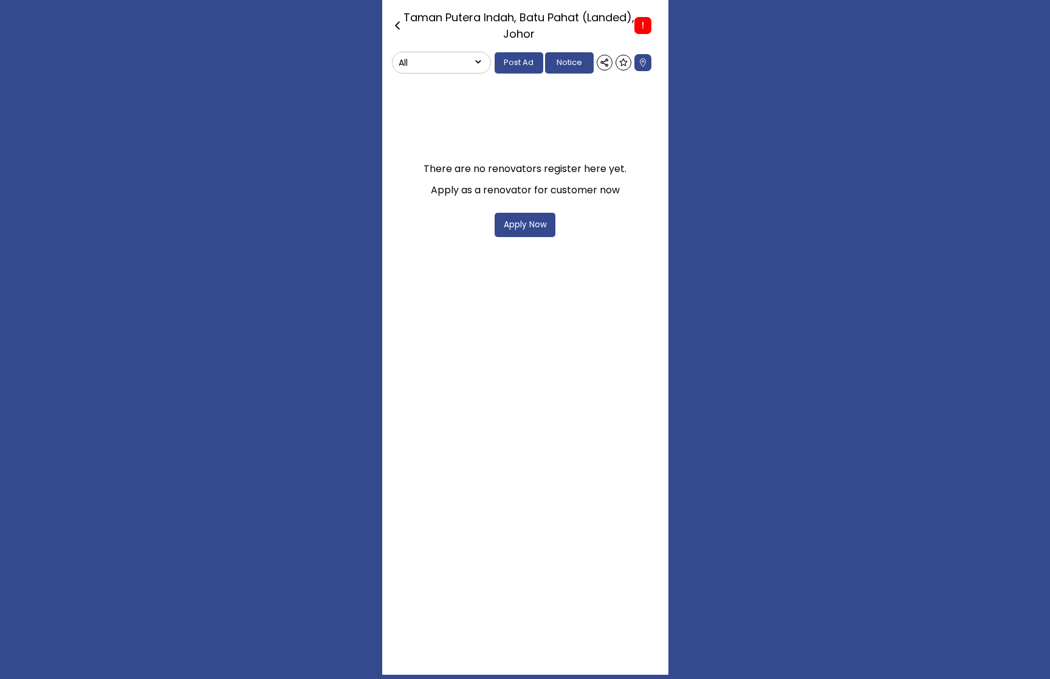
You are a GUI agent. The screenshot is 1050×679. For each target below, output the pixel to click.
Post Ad (519, 62)
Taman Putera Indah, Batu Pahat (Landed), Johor (518, 25)
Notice (569, 62)
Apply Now (525, 224)
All (403, 63)
